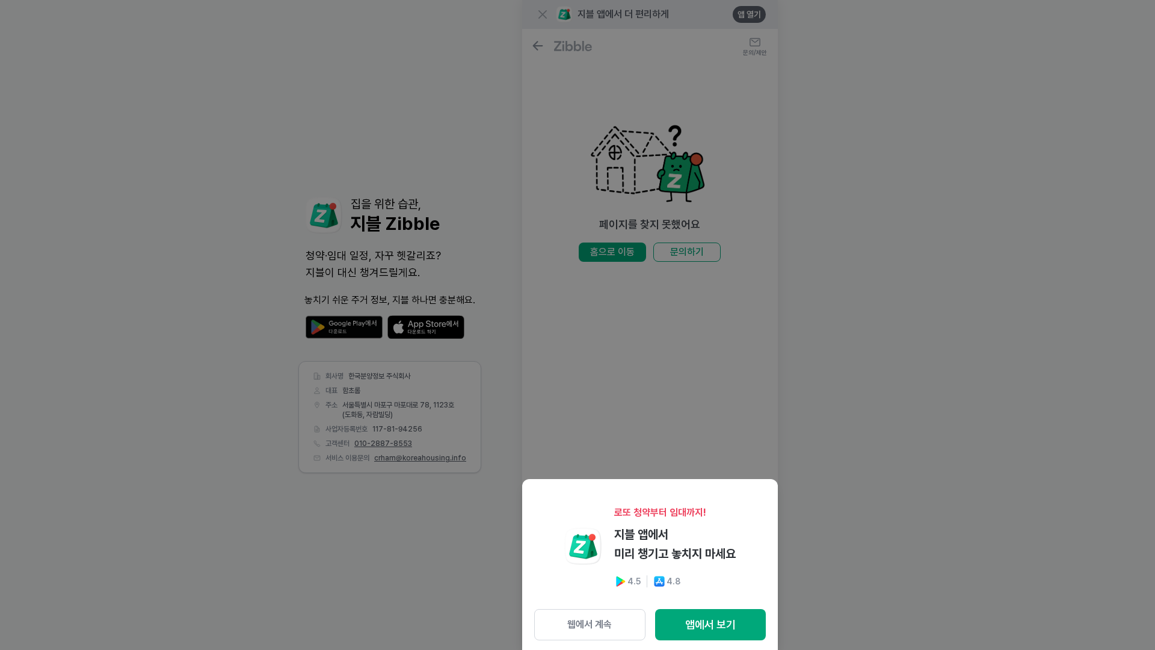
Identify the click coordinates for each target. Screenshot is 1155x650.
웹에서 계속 (589, 624)
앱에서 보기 (710, 624)
